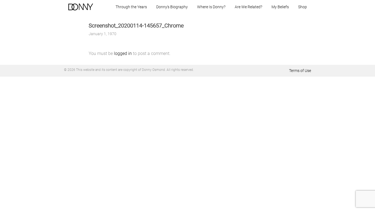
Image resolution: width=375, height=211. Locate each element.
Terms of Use (300, 70)
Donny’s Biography (172, 7)
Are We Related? (248, 7)
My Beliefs (280, 7)
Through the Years (131, 7)
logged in (123, 53)
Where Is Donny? (211, 7)
